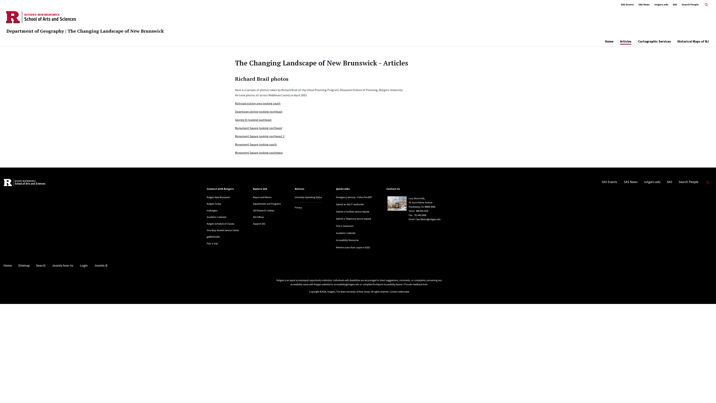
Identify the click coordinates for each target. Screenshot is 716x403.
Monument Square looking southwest (259, 152)
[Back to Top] (708, 393)
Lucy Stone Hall (416, 198)
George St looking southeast (253, 120)
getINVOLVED (213, 236)
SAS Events (627, 4)
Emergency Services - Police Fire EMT (354, 197)
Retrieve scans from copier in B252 (353, 247)
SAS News (644, 4)
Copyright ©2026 (317, 291)
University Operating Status (308, 197)
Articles (625, 41)
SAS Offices (258, 216)
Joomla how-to (62, 265)
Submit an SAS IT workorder (350, 204)
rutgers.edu (661, 4)
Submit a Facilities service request (352, 211)
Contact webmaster (399, 291)
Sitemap (24, 265)
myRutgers (212, 210)
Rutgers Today (214, 203)
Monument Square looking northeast (258, 128)
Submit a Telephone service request (353, 218)
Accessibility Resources (347, 240)
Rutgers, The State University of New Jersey (348, 291)
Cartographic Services (654, 41)
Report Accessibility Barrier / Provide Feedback (399, 284)
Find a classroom (344, 225)
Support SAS (259, 223)
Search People (690, 4)
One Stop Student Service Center (223, 230)
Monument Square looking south (256, 144)
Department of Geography (35, 31)
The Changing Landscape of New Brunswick (115, 31)
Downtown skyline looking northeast (258, 111)
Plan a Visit (212, 243)
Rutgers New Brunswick (218, 197)
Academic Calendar (216, 216)
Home (609, 41)
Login (84, 265)
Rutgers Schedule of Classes (220, 223)
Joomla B (100, 265)
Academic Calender (345, 233)
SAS (675, 4)
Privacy (298, 207)
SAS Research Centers (263, 210)
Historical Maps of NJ (693, 41)
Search (40, 265)
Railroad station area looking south (257, 103)
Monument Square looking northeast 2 (259, 136)
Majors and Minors (262, 197)
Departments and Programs (267, 203)
